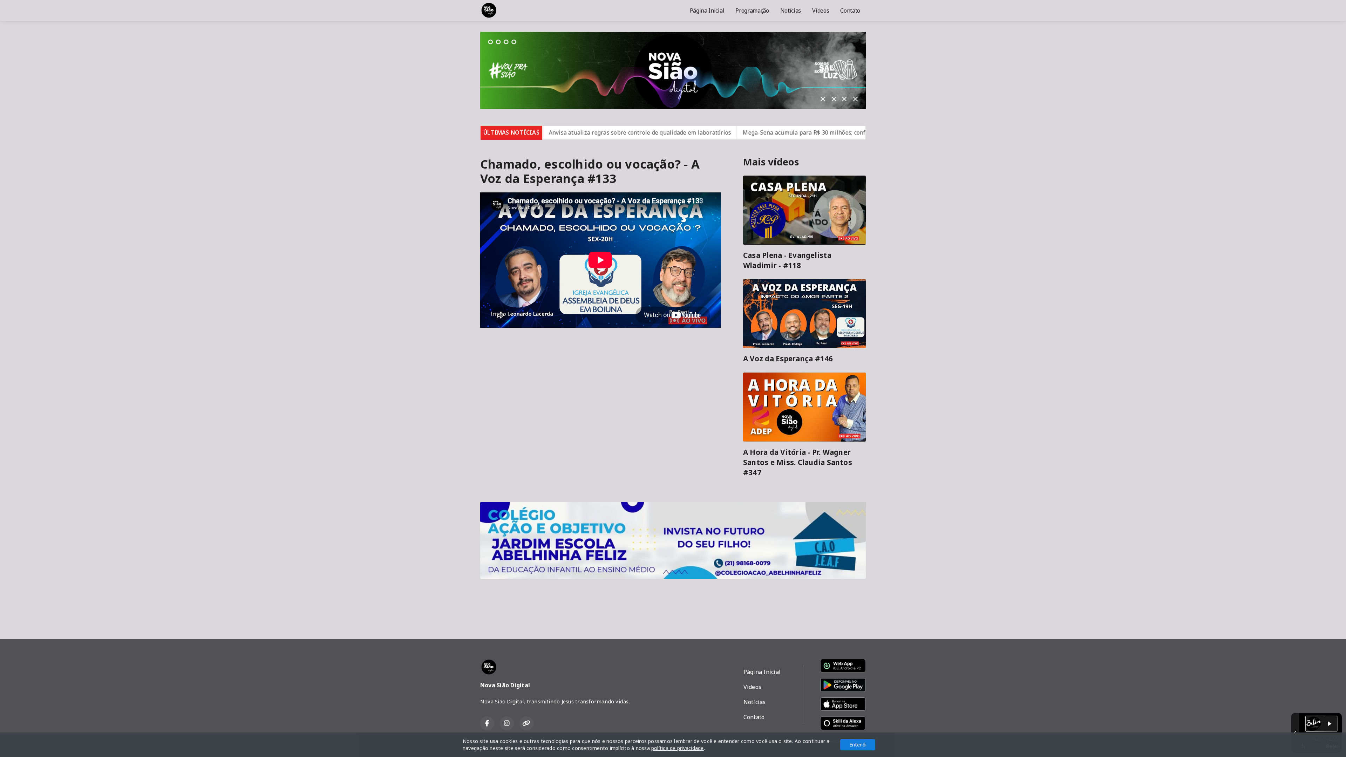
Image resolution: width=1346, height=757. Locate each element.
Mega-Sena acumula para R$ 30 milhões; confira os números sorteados (785, 132)
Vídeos (820, 10)
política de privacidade (677, 748)
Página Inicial (707, 10)
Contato (850, 10)
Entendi (857, 744)
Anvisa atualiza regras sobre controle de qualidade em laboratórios (586, 132)
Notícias (790, 10)
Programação (752, 10)
